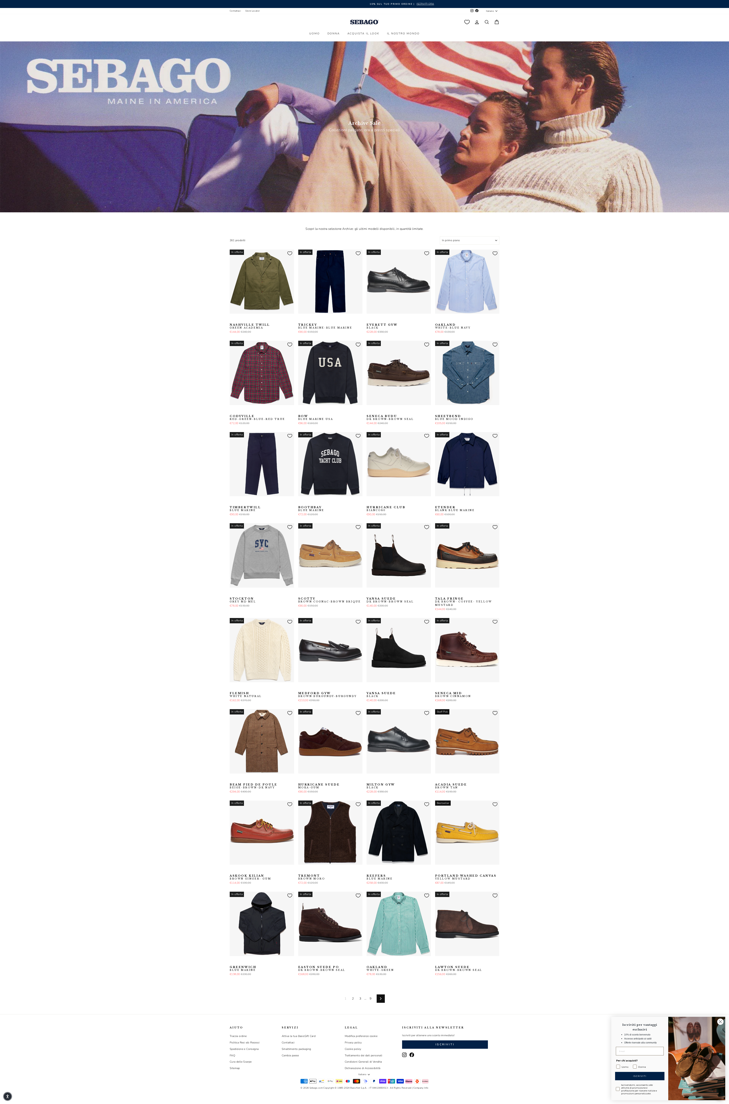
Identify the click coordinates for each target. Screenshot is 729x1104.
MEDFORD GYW (327, 695)
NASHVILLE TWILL (250, 326)
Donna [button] (333, 33)
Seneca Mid (453, 695)
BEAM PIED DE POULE (253, 786)
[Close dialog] (720, 1021)
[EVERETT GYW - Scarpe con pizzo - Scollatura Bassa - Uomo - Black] (369, 319)
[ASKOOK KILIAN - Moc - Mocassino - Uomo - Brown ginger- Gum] (232, 870)
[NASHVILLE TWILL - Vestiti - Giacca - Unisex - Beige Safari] (238, 319)
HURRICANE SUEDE (319, 786)
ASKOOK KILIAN (250, 877)
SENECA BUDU (390, 417)
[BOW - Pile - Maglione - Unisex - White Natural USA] (318, 411)
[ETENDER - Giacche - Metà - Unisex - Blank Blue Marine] (437, 502)
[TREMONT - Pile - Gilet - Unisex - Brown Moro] (300, 870)
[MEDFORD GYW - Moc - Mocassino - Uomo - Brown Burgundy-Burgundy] (300, 688)
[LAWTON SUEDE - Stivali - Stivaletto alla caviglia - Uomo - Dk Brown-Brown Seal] (437, 961)
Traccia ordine (238, 1036)
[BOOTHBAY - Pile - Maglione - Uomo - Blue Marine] (300, 502)
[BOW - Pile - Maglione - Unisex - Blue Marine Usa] (300, 411)
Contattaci (235, 10)
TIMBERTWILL (245, 509)
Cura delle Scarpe (241, 1062)
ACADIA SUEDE (451, 786)
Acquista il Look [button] (363, 33)
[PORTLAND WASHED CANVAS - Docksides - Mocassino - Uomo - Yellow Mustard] (437, 870)
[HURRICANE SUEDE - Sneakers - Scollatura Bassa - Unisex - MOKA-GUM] (300, 779)
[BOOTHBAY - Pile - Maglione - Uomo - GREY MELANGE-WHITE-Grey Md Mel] (318, 502)
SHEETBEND (454, 417)
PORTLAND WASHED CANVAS (466, 877)
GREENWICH (243, 968)
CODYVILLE (257, 417)
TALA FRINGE (463, 601)
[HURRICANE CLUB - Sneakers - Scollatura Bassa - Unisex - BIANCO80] (369, 502)
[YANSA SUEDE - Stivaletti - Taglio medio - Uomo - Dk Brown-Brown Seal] (369, 593)
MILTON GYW (381, 786)
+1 (324, 501)
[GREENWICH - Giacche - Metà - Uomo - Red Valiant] (238, 961)
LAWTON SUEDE (458, 968)
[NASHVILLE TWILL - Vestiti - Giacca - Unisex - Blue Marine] (244, 319)
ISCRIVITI (639, 1076)
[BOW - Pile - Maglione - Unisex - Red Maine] (306, 411)
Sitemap (235, 1068)
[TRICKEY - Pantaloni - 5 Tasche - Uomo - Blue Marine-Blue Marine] (300, 319)
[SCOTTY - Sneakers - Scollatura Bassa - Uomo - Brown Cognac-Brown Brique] (300, 593)
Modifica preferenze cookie (361, 1036)
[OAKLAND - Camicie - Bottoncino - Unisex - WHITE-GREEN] (443, 319)
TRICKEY (325, 326)
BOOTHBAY (311, 509)
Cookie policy (353, 1049)
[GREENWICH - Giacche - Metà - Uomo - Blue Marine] (232, 961)
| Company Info (420, 1087)
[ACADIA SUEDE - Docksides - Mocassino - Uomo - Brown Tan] (437, 779)
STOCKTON (243, 600)
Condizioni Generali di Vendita (363, 1062)
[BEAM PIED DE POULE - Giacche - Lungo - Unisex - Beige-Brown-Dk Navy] (232, 779)
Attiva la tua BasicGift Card (299, 1036)
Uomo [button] (314, 33)
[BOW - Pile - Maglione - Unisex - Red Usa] (312, 411)
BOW (315, 417)
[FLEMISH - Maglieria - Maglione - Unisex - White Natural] (232, 688)
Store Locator (252, 10)
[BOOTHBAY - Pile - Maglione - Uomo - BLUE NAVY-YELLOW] (306, 502)
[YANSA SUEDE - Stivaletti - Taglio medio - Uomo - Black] (381, 593)
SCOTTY (329, 600)
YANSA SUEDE (390, 600)
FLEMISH (246, 695)
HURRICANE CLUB (386, 509)
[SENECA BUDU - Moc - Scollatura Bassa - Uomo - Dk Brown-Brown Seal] (369, 411)
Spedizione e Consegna (244, 1049)
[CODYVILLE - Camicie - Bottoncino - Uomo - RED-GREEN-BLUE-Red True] (232, 411)
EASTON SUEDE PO (321, 968)
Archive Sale (364, 123)
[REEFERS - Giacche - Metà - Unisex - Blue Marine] (369, 870)
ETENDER (455, 509)
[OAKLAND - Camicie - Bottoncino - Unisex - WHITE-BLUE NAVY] (437, 319)
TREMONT (311, 877)
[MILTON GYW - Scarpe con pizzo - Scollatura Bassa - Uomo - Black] (369, 779)
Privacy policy (353, 1042)
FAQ (232, 1055)
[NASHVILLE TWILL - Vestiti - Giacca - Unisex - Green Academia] (232, 319)
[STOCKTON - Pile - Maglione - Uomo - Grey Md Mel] (232, 593)
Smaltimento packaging (296, 1049)
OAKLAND (453, 326)
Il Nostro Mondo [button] (403, 33)
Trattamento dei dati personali (363, 1055)
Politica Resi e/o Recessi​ (245, 1042)
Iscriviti (445, 1044)
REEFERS (380, 877)
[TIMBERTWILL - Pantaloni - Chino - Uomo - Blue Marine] (232, 502)
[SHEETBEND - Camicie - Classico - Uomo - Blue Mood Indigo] (437, 411)
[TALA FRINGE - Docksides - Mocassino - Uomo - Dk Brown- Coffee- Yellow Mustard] (437, 593)
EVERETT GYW (382, 326)
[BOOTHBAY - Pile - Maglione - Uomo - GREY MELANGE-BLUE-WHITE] (312, 502)
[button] (7, 1096)
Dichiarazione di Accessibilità (362, 1068)
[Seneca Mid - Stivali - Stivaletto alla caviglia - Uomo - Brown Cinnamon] (437, 688)
